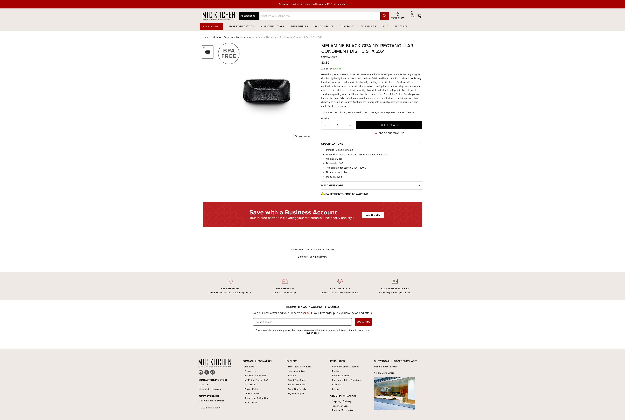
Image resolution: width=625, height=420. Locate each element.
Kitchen (292, 375)
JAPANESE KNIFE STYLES (240, 26)
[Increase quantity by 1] (350, 125)
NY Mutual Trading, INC (256, 380)
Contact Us (250, 371)
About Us (249, 366)
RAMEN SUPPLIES (324, 26)
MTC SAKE (249, 384)
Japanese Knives (296, 371)
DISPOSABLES (368, 26)
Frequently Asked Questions (346, 380)
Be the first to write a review (312, 257)
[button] (389, 133)
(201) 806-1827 (207, 384)
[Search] (384, 16)
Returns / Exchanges (342, 410)
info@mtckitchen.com (210, 389)
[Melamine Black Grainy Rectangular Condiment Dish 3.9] (207, 52)
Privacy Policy (251, 389)
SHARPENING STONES (272, 26)
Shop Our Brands (297, 389)
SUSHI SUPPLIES (299, 26)
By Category (211, 26)
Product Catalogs (340, 375)
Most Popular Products (299, 366)
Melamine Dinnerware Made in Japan (232, 37)
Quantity (325, 118)
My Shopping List (297, 393)
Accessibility (250, 402)
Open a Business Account (345, 366)
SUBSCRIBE (363, 322)
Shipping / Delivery (341, 401)
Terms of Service (252, 393)
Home (206, 37)
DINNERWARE (347, 26)
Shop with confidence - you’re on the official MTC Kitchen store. (313, 4)
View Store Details (385, 373)
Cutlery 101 (337, 384)
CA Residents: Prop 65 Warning (346, 194)
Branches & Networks (255, 375)
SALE (385, 26)
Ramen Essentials (297, 384)
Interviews (337, 389)
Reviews (336, 371)
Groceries (401, 26)
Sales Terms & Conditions (257, 398)
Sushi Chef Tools (296, 380)
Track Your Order (340, 406)
